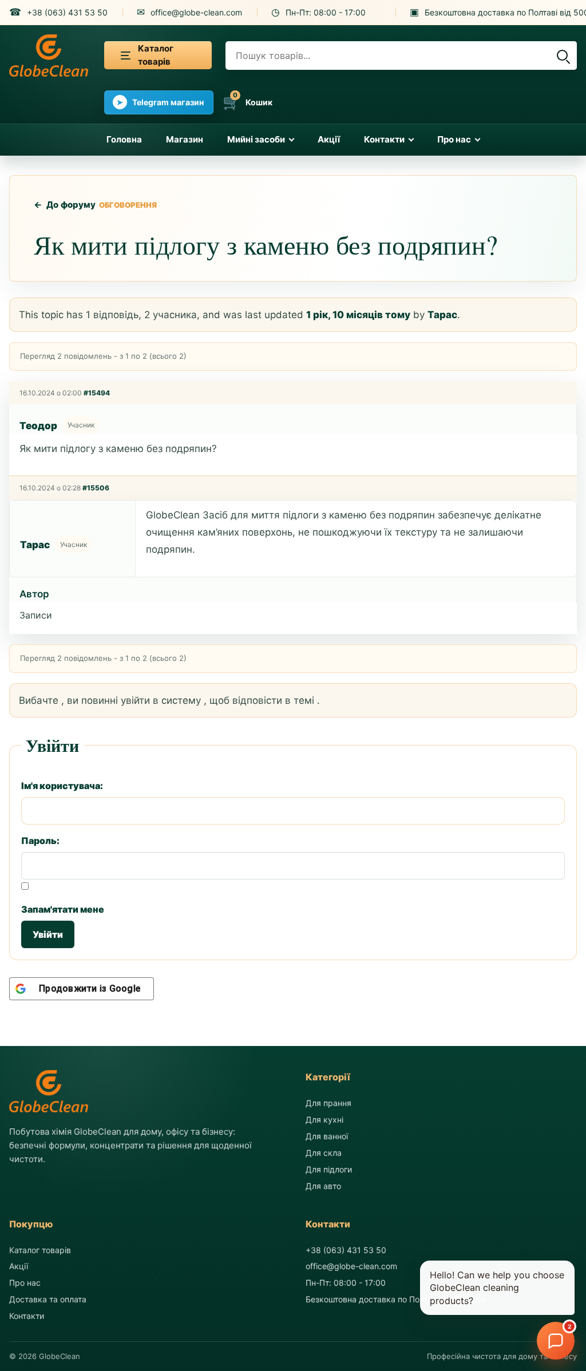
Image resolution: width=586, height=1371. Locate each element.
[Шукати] (562, 55)
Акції (329, 139)
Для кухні (324, 1119)
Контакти (384, 139)
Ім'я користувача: (62, 785)
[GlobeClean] (48, 55)
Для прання (328, 1103)
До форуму (65, 204)
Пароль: (40, 840)
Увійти (48, 934)
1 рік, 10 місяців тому (358, 314)
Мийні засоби (256, 139)
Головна (124, 139)
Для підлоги (329, 1169)
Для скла (324, 1153)
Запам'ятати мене (62, 909)
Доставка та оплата (47, 1299)
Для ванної (327, 1136)
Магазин (184, 139)
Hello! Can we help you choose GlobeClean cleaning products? (497, 1287)
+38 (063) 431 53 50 (346, 1250)
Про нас (454, 139)
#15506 (95, 488)
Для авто (323, 1186)
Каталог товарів (40, 1250)
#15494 (97, 393)
